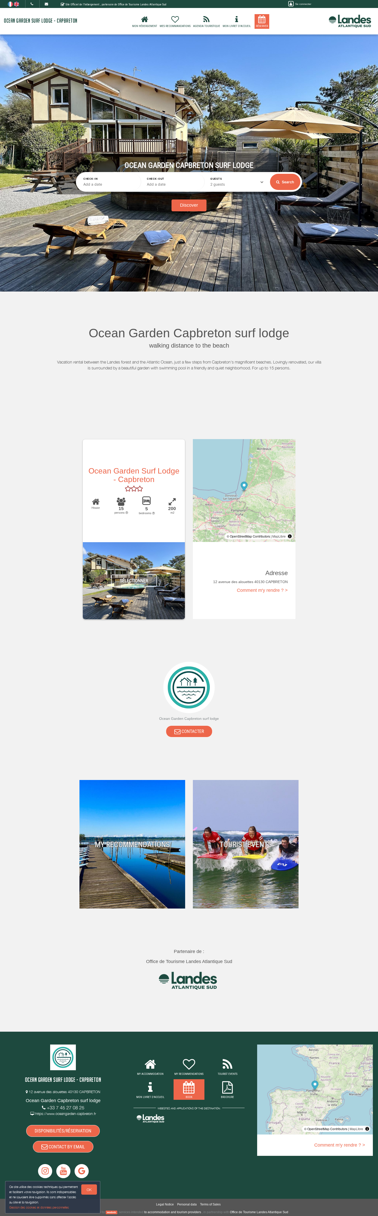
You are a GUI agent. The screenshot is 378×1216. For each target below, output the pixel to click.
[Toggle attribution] (290, 536)
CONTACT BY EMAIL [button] (66, 1146)
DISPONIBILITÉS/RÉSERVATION (63, 1130)
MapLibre (279, 536)
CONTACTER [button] (192, 731)
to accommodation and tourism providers (172, 1212)
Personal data (187, 1204)
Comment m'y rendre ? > (262, 590)
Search (287, 182)
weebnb (111, 1212)
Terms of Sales (210, 1204)
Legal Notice (165, 1204)
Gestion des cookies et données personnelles (39, 1207)
